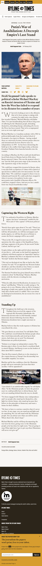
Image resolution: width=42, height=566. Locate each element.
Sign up (36, 555)
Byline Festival (5, 529)
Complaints (4, 519)
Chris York (21, 201)
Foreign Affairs (5, 450)
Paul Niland (21, 380)
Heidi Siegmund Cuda (15, 46)
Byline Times (5, 527)
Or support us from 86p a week (9, 559)
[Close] (39, 536)
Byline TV (4, 531)
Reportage (14, 23)
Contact (3, 513)
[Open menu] (3, 16)
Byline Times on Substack (8, 533)
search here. (34, 504)
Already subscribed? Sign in (9, 563)
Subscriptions (5, 516)
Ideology (11, 450)
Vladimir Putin (25, 450)
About (3, 511)
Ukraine (19, 450)
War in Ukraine (27, 23)
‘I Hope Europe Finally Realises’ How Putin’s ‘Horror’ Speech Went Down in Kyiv (21, 193)
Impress (3, 488)
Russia (15, 450)
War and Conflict (33, 450)
